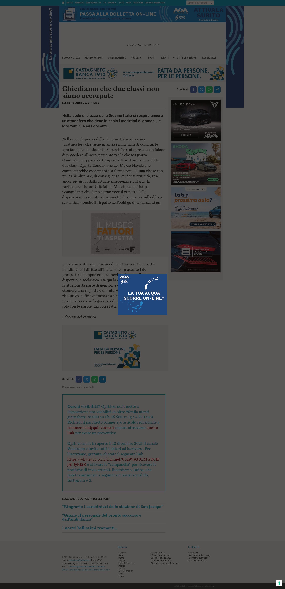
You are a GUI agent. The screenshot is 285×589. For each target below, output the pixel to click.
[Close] (167, 274)
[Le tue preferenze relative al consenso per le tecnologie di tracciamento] (279, 583)
